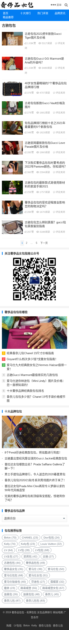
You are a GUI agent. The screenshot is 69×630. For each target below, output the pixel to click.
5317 (46, 43)
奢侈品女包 (13, 569)
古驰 (48, 556)
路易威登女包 (53, 588)
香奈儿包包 (35, 600)
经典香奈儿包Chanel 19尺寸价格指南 (30, 353)
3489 (46, 68)
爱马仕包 (56, 569)
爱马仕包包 (13, 575)
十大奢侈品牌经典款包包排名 (25, 390)
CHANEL (30, 537)
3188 (44, 232)
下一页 (44, 242)
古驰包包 (12, 562)
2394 (44, 172)
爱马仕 (35, 569)
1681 (44, 112)
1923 (44, 132)
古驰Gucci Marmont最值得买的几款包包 (32, 375)
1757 (44, 192)
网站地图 (57, 612)
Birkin (10, 537)
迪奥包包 (31, 594)
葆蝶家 (57, 581)
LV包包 (42, 550)
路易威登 (29, 588)
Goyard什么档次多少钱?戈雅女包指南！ (32, 359)
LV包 (24, 550)
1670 (44, 212)
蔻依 (9, 588)
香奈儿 (52, 594)
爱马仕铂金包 (15, 581)
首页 (5, 13)
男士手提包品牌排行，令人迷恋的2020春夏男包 (35, 474)
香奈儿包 (12, 600)
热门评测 (42, 13)
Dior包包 (52, 537)
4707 (44, 93)
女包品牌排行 (44, 612)
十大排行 (25, 13)
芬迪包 (38, 581)
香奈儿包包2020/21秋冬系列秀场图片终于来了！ (35, 480)
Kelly (10, 543)
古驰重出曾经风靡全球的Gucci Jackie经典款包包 (36, 458)
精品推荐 (8, 17)
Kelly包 (28, 543)
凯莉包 (30, 556)
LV (8, 550)
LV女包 (11, 556)
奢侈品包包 (35, 562)
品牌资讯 (60, 13)
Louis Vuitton (51, 543)
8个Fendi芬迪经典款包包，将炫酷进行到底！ (33, 452)
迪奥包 (11, 594)
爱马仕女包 (38, 575)
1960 (44, 152)
